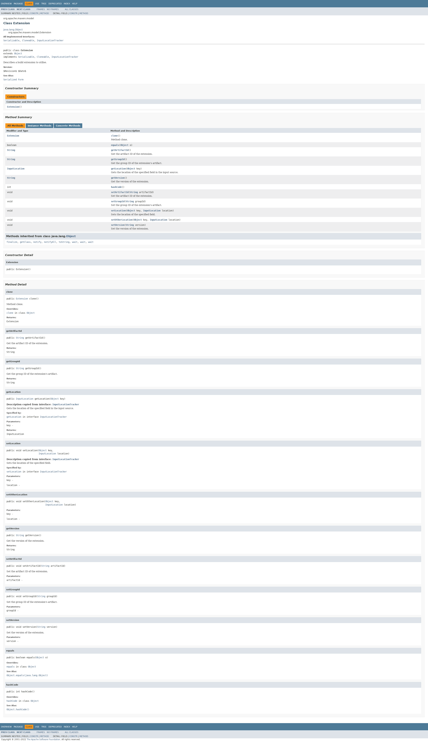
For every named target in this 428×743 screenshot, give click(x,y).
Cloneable (28, 40)
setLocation (118, 210)
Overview (6, 4)
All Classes (71, 9)
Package (18, 4)
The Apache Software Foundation (43, 739)
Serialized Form (13, 79)
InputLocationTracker (50, 40)
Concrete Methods (68, 125)
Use (37, 4)
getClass (25, 242)
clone (114, 135)
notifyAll (50, 242)
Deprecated (55, 4)
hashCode (116, 187)
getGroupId (117, 159)
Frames (41, 9)
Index (67, 4)
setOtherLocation (121, 219)
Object (18, 53)
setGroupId (117, 201)
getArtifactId (119, 150)
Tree (43, 4)
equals (115, 145)
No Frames (53, 9)
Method (44, 13)
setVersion (117, 225)
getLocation (118, 168)
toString (64, 242)
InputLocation (15, 168)
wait (74, 242)
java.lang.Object (13, 29)
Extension (13, 106)
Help (74, 4)
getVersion (117, 177)
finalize (12, 242)
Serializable (11, 40)
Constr (34, 13)
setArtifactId (119, 192)
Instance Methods (39, 125)
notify (37, 242)
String (11, 150)
